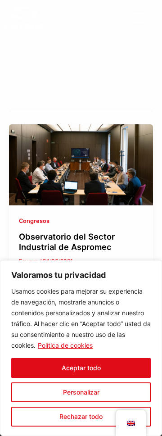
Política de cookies (65, 345)
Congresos (34, 221)
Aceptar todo (81, 368)
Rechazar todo (81, 416)
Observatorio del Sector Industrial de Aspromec (67, 242)
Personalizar (81, 392)
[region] (81, 348)
